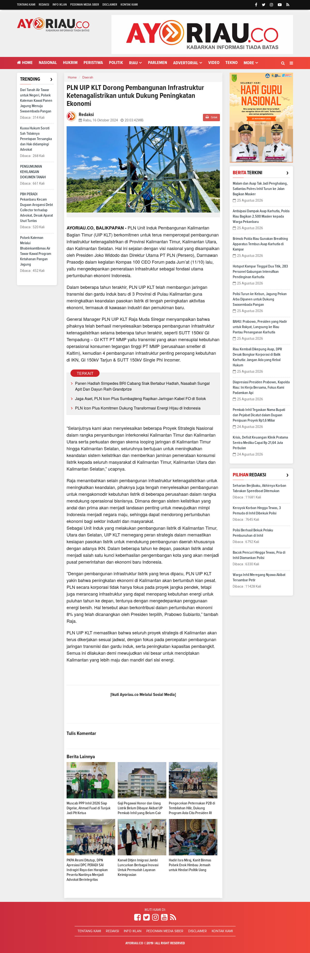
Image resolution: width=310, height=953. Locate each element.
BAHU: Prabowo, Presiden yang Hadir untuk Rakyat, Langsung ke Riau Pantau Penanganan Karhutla (260, 327)
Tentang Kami (26, 4)
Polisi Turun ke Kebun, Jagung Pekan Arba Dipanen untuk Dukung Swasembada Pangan (260, 299)
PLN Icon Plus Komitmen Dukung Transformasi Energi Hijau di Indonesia (138, 408)
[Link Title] (137, 918)
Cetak (213, 117)
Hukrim (70, 63)
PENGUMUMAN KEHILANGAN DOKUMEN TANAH (33, 172)
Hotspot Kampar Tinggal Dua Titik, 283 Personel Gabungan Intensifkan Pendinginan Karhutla (260, 271)
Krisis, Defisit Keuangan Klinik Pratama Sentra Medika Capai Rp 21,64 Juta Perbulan (260, 442)
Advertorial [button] (185, 63)
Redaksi (44, 4)
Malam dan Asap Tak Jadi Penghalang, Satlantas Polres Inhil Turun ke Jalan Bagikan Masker (260, 188)
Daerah (87, 77)
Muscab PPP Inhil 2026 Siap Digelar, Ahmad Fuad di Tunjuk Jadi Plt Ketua (88, 808)
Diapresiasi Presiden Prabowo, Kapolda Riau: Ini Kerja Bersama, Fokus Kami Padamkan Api (261, 387)
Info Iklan (60, 4)
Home (27, 63)
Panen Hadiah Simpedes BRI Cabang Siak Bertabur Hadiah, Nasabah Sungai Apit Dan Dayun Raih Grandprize (142, 386)
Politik (116, 63)
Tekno (231, 63)
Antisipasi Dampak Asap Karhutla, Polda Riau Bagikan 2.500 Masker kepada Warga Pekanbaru (261, 216)
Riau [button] (133, 63)
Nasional (48, 63)
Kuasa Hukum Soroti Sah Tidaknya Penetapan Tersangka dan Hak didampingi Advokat (36, 138)
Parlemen (157, 63)
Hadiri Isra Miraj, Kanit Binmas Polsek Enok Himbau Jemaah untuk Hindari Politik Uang (190, 865)
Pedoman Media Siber (84, 4)
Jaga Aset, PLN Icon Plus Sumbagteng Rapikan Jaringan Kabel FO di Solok (140, 398)
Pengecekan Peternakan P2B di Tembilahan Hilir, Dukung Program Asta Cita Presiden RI (192, 808)
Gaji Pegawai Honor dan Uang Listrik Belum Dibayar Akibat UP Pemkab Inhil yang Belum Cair (140, 808)
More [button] (249, 63)
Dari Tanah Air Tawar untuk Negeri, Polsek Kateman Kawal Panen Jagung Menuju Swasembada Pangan (36, 100)
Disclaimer (109, 4)
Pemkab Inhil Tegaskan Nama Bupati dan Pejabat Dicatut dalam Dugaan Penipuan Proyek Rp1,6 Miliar (259, 415)
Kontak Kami (129, 4)
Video (213, 63)
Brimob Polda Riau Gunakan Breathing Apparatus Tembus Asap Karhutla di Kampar (260, 244)
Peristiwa (93, 63)
